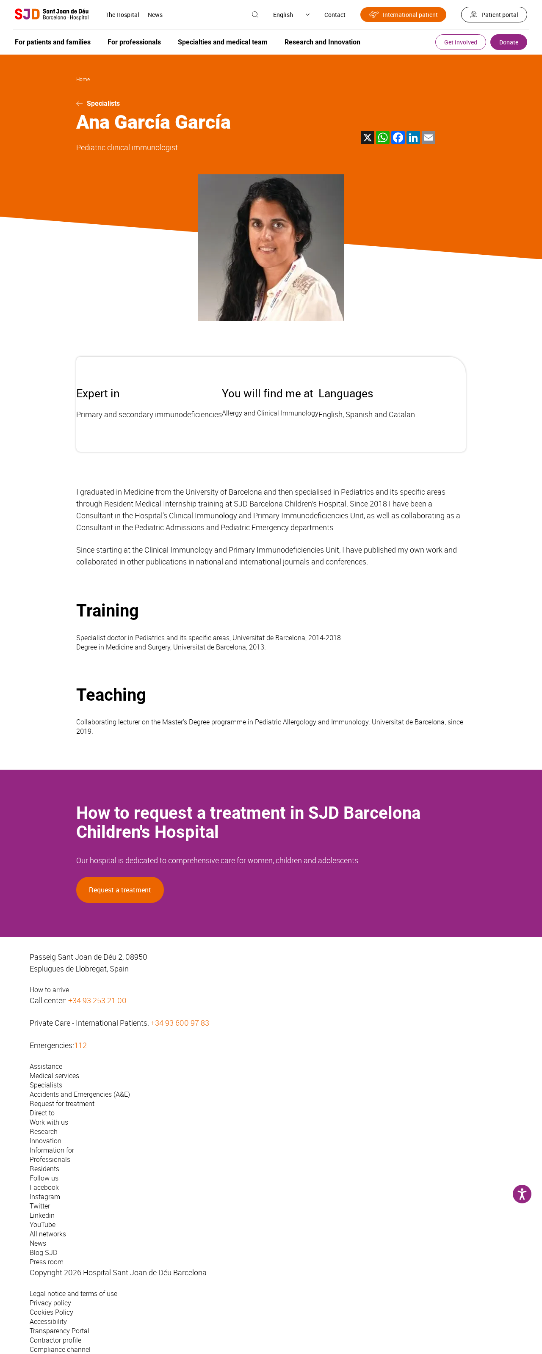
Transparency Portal (59, 1330)
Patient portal (499, 15)
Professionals (50, 1159)
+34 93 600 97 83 (180, 1023)
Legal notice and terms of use (73, 1293)
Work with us (49, 1122)
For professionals (134, 42)
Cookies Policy (51, 1312)
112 (80, 1045)
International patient (410, 15)
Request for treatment (62, 1103)
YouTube (42, 1224)
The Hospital (122, 15)
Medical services (54, 1075)
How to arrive (49, 989)
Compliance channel (60, 1349)
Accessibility (48, 1321)
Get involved (460, 42)
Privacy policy (50, 1302)
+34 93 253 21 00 (97, 1000)
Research (44, 1131)
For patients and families (53, 42)
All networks (48, 1233)
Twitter (40, 1206)
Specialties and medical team (223, 42)
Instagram (45, 1196)
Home (83, 79)
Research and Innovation (322, 42)
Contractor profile (55, 1340)
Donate (508, 42)
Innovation (45, 1140)
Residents (44, 1168)
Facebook (44, 1187)
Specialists (103, 103)
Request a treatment (120, 889)
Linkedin (42, 1215)
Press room (47, 1261)
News (155, 15)
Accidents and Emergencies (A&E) (80, 1094)
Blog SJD (44, 1252)
